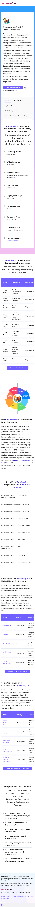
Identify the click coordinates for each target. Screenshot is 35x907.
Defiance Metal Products (6, 723)
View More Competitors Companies (17, 769)
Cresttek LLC (7, 625)
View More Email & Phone (18, 368)
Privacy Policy (6, 896)
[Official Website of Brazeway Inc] (25, 87)
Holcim (5, 635)
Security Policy (19, 896)
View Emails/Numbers (13, 87)
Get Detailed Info (12, 241)
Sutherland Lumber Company (6, 759)
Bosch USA (6, 644)
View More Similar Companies (17, 671)
